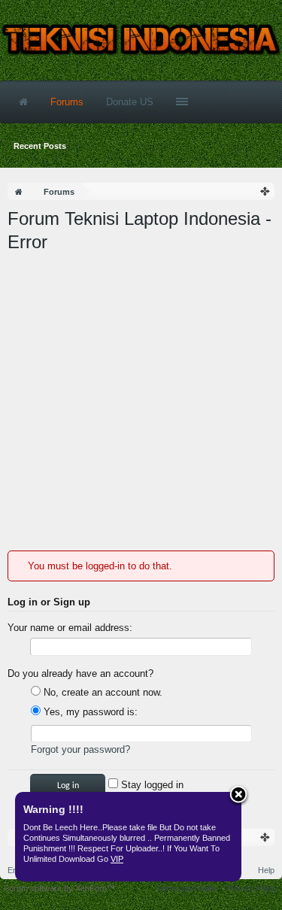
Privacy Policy (252, 888)
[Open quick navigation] (265, 191)
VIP (117, 858)
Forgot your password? (80, 749)
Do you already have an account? (80, 673)
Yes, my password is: (89, 711)
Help (266, 870)
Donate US (129, 102)
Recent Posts (40, 145)
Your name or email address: (70, 627)
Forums (66, 102)
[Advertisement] (141, 402)
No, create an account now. (101, 692)
